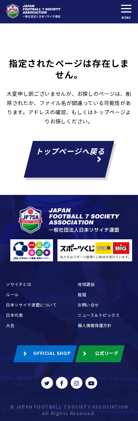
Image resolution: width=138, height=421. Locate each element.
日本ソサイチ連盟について (31, 305)
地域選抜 (86, 284)
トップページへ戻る (71, 151)
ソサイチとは (18, 284)
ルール (12, 294)
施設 (82, 294)
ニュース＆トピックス (99, 315)
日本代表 (14, 315)
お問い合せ (88, 305)
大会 (10, 325)
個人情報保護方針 (95, 325)
